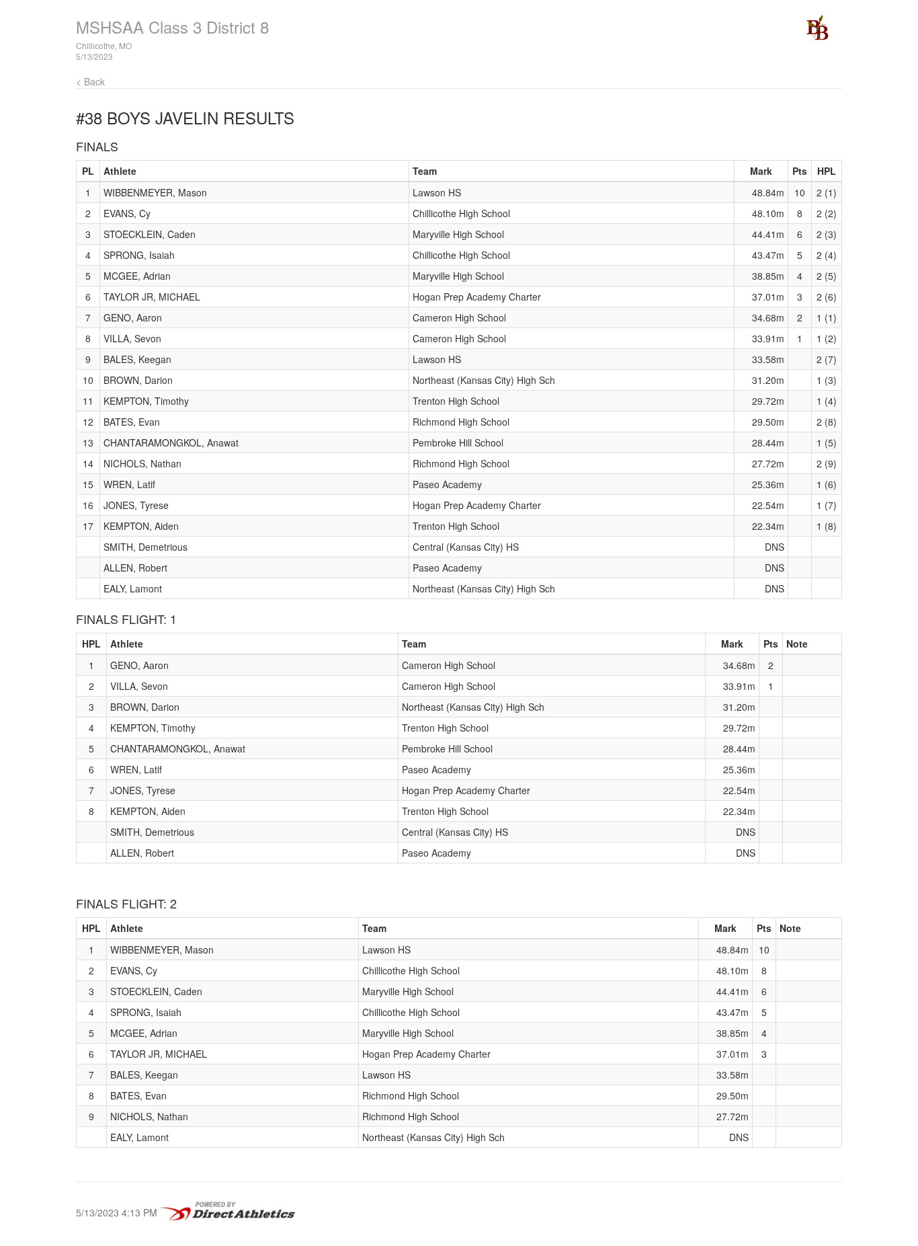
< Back (90, 81)
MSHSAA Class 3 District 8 (172, 26)
